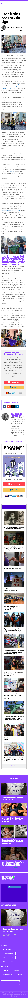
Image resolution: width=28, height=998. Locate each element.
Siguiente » (14, 867)
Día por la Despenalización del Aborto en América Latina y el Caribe (12, 86)
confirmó (11, 171)
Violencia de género (8, 953)
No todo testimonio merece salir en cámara (12, 799)
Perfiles (16, 983)
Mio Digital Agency (18, 995)
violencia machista (8, 962)
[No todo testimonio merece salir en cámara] (14, 917)
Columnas (19, 974)
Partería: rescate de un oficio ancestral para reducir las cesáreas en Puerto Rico (12, 864)
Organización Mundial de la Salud (10, 210)
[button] (4, 406)
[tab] (14, 507)
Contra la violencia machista (11, 979)
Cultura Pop (6, 983)
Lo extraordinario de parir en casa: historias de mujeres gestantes (12, 820)
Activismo (5, 970)
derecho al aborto (8, 949)
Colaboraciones (7, 974)
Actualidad (16, 970)
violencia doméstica (8, 957)
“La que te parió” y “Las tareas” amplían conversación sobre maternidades (12, 842)
